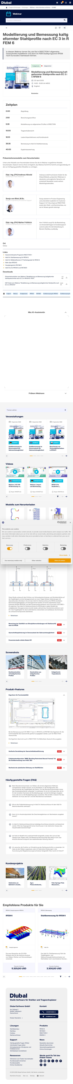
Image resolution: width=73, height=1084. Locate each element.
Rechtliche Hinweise (15, 1076)
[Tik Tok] (41, 1065)
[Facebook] (48, 1061)
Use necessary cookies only (13, 560)
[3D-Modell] (30, 510)
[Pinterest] (60, 1061)
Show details (63, 555)
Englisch (9, 293)
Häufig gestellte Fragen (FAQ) (21, 780)
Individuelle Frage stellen (17, 1045)
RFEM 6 (32, 293)
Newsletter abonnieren (47, 1043)
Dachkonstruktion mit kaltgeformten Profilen (15, 674)
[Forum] (41, 1061)
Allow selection (36, 560)
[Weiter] (66, 456)
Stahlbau (13, 1031)
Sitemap (32, 1076)
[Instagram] (45, 1065)
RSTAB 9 (38, 293)
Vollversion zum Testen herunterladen (21, 1059)
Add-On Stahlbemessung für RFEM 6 (16, 257)
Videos (9, 464)
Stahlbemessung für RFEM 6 (50, 293)
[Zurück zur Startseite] (6, 2)
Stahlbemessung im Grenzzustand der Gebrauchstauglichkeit (16, 448)
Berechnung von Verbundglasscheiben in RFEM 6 (57, 448)
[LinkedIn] (56, 1061)
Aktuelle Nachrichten (46, 1045)
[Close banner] (70, 522)
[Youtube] (45, 1061)
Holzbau (12, 1033)
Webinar (15, 293)
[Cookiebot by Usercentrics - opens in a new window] (58, 522)
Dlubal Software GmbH (20, 1006)
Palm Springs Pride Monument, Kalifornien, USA (58, 884)
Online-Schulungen (46, 1049)
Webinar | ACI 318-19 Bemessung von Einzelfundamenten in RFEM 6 (15, 485)
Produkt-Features (15, 689)
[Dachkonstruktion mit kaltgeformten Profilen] (15, 662)
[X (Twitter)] (52, 1061)
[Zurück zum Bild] (34, 510)
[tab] (33, 496)
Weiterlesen (14, 615)
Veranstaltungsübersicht (47, 1047)
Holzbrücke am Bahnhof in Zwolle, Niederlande (15, 884)
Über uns (25, 1076)
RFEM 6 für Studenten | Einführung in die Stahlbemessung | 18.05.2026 (57, 485)
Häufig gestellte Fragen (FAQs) (19, 1043)
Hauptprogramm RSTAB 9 (13, 265)
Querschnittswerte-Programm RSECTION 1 (18, 255)
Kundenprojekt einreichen (18, 1061)
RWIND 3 (42, 1035)
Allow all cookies (59, 560)
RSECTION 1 (43, 1033)
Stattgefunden (36, 66)
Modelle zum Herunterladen (20, 504)
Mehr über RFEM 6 (11, 262)
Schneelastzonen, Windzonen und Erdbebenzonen (20, 1048)
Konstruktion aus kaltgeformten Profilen (35, 674)
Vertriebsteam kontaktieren (18, 1051)
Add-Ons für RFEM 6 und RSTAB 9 (16, 268)
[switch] (27, 548)
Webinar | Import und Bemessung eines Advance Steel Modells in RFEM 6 (35, 485)
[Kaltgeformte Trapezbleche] (58, 662)
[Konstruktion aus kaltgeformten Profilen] (36, 662)
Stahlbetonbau (14, 1029)
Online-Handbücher (16, 1065)
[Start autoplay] (7, 456)
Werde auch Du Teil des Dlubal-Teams (50, 1057)
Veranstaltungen (14, 416)
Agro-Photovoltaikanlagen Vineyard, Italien (36, 884)
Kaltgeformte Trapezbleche (56, 673)
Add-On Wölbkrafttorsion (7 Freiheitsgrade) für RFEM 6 (22, 260)
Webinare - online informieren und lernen (40, 7)
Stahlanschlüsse (15, 1035)
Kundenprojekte (14, 863)
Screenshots (12, 652)
